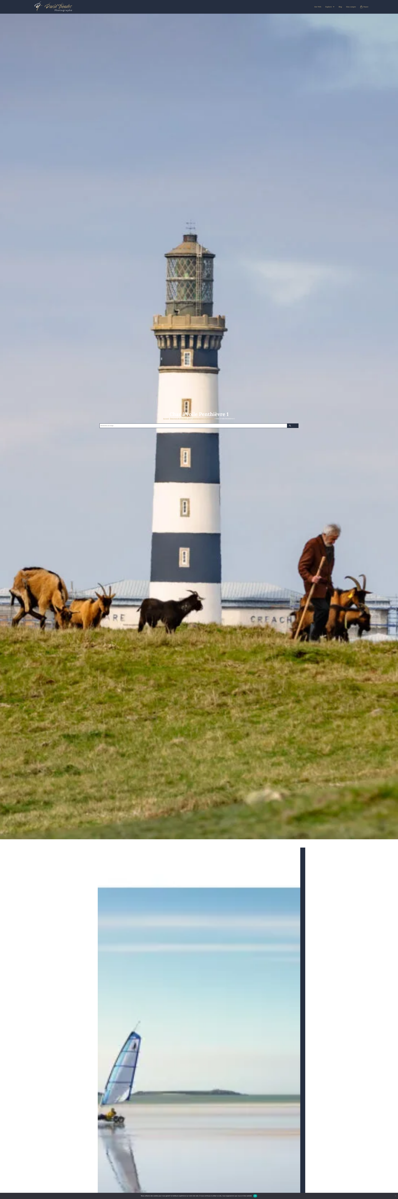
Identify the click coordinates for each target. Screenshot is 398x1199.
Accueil (166, 419)
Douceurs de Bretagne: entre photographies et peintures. (192, 419)
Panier (365, 7)
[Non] (395, 1196)
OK (255, 1196)
